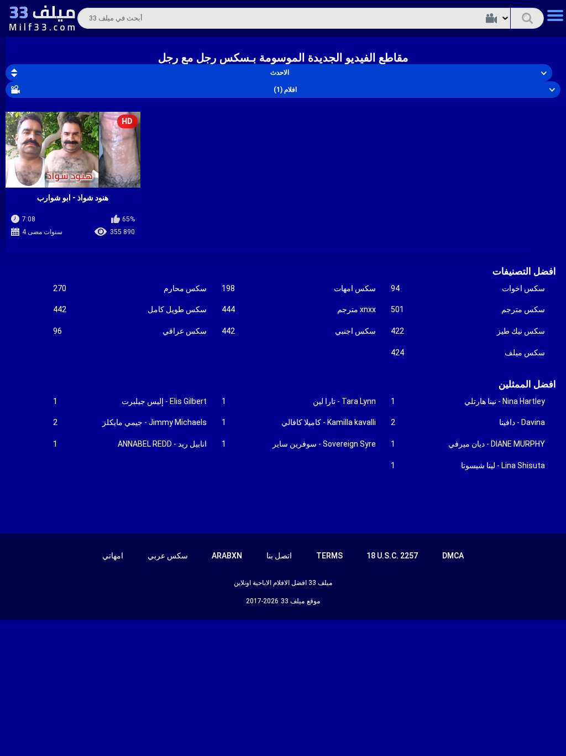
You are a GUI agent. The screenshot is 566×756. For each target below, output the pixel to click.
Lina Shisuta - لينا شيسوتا (468, 465)
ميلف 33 (293, 601)
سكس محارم (130, 288)
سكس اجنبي (299, 331)
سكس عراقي (130, 331)
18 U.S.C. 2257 (392, 555)
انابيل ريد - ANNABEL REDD (130, 443)
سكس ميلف (468, 352)
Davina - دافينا (468, 422)
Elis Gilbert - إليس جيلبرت (130, 401)
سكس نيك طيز (468, 331)
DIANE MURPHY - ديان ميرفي (468, 443)
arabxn (227, 555)
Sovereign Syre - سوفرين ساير (299, 443)
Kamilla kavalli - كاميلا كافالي (299, 422)
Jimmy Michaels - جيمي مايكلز (130, 422)
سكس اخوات (468, 288)
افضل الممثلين (527, 384)
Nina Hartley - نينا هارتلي (468, 401)
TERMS (329, 555)
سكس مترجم (468, 309)
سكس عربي (168, 555)
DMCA (453, 555)
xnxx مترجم (299, 309)
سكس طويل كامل (130, 309)
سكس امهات (299, 288)
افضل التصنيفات (524, 271)
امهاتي (112, 555)
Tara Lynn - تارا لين (299, 401)
